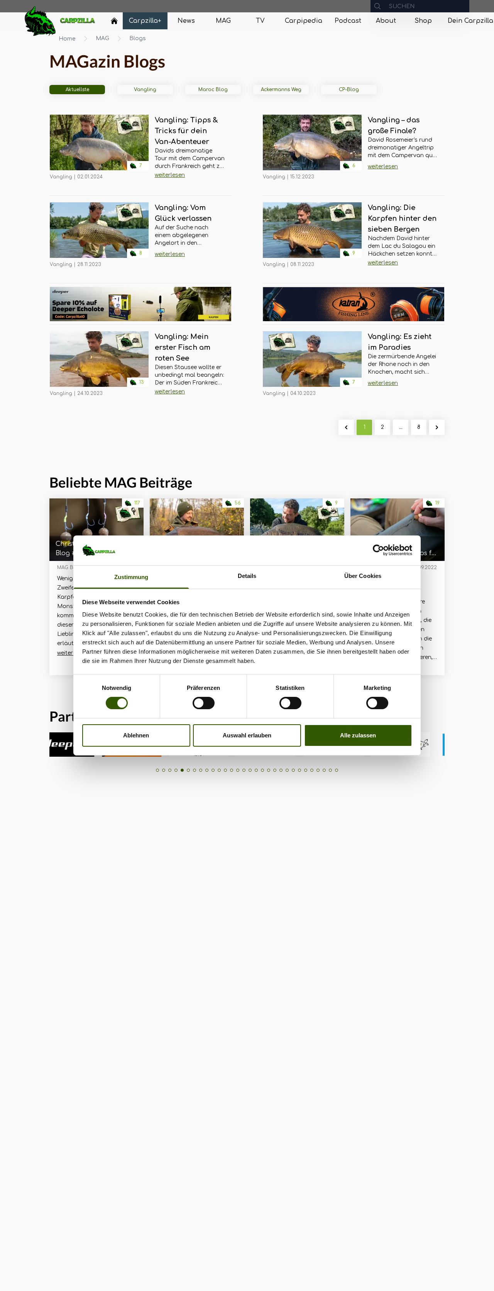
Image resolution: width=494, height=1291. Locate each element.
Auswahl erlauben (247, 735)
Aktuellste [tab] (77, 89)
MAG (102, 38)
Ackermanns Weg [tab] (281, 89)
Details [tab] (247, 576)
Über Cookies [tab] (362, 576)
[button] (157, 770)
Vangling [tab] (145, 89)
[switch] (204, 703)
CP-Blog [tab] (349, 89)
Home (67, 39)
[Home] (114, 20)
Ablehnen (136, 735)
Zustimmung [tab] (131, 577)
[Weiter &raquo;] (437, 427)
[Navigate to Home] (114, 22)
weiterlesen (170, 175)
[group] (435, 744)
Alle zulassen (358, 735)
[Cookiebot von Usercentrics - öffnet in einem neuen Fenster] (378, 550)
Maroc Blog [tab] (213, 89)
